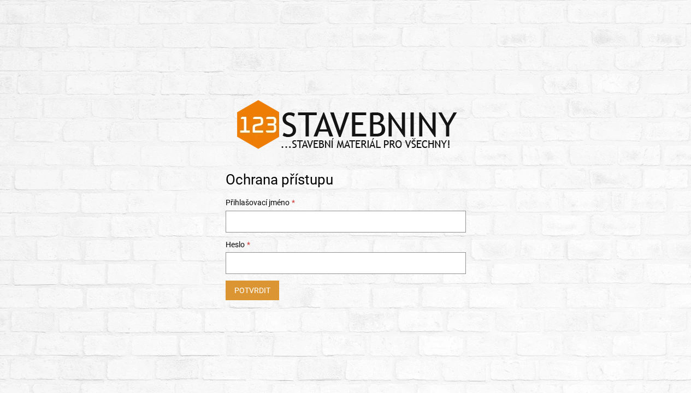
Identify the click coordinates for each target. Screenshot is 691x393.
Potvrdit (252, 290)
